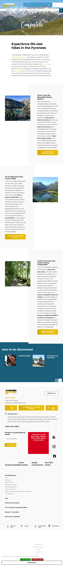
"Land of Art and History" (19, 57)
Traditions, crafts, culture (10, 489)
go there (53, 407)
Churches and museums (52, 357)
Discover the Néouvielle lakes (47, 152)
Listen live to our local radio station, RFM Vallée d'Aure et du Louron (38, 437)
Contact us (51, 393)
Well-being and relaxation (10, 484)
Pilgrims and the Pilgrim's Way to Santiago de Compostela (18, 491)
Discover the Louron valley (15, 236)
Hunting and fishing (9, 493)
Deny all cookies (38, 559)
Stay (6, 498)
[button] (60, 380)
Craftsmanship (24, 356)
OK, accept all (26, 559)
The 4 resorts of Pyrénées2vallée (16, 507)
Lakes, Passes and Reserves (11, 486)
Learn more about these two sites (47, 332)
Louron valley (46, 64)
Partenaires (55, 526)
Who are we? (13, 526)
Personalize (31, 562)
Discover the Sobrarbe (12, 516)
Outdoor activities (9, 482)
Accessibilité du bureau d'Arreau (31, 407)
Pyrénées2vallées (12, 465)
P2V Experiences (10, 475)
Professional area (41, 526)
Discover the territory (12, 503)
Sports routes (8, 480)
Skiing (6, 477)
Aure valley (17, 71)
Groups (27, 526)
